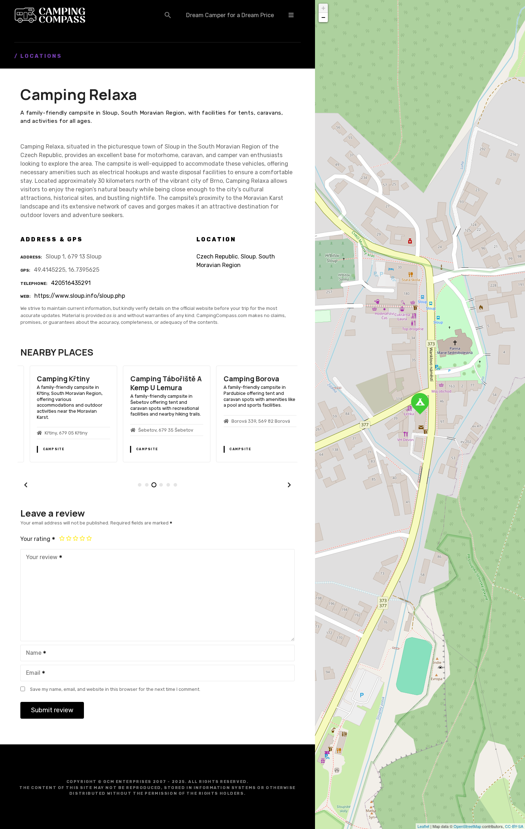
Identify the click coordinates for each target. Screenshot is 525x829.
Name (32, 653)
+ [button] (323, 8)
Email (31, 673)
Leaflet (423, 826)
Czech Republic (217, 256)
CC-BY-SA (514, 826)
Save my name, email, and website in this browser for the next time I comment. (115, 689)
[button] (168, 15)
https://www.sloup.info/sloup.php (79, 295)
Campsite (44, 449)
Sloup (248, 256)
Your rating (36, 539)
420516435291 (71, 283)
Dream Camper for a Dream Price (230, 15)
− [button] (323, 17)
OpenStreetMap (467, 826)
